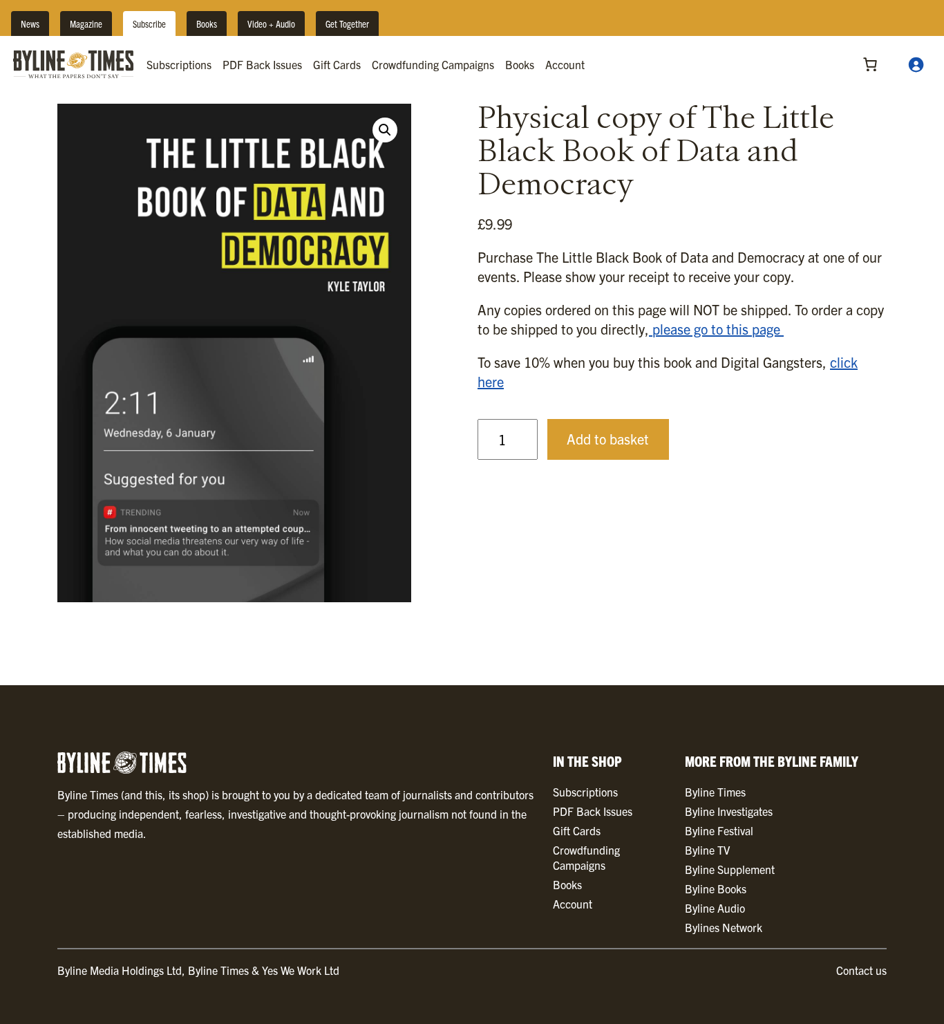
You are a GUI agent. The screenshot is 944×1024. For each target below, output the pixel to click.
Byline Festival (719, 830)
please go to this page (716, 328)
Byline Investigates (729, 811)
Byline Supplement (730, 869)
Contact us (861, 970)
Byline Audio (715, 908)
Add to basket (608, 438)
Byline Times (715, 792)
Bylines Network (723, 927)
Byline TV (707, 850)
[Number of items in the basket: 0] (870, 64)
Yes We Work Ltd (300, 970)
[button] (384, 130)
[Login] (915, 64)
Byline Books (715, 888)
